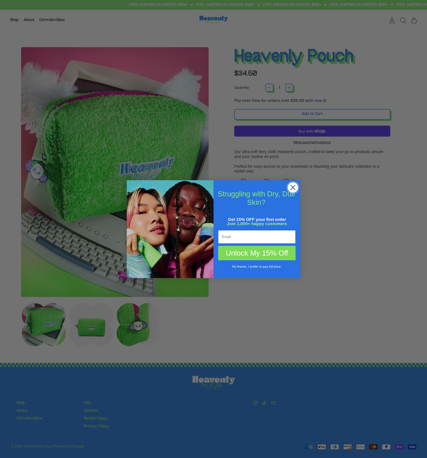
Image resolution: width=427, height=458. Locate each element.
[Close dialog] (292, 187)
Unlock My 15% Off (257, 253)
